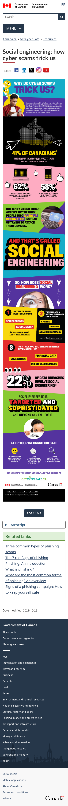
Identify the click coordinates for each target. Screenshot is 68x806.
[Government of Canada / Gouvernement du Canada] (25, 5)
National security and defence (20, 705)
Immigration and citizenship (19, 662)
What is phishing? (19, 569)
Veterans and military (15, 754)
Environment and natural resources (23, 699)
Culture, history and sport (18, 711)
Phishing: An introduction (25, 563)
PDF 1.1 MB (34, 513)
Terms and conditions (15, 792)
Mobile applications (14, 780)
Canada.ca (10, 39)
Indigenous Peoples (14, 748)
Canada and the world (16, 730)
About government (14, 644)
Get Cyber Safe (29, 39)
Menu (11, 28)
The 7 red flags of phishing (26, 557)
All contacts (9, 632)
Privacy (7, 798)
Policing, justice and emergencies (22, 718)
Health (6, 687)
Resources (49, 39)
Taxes (6, 693)
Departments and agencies (18, 638)
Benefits (7, 681)
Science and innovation (16, 742)
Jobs (5, 656)
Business (8, 675)
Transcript (17, 524)
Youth (6, 760)
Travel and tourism (14, 668)
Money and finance (14, 736)
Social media (10, 774)
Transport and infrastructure (19, 724)
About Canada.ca (12, 786)
